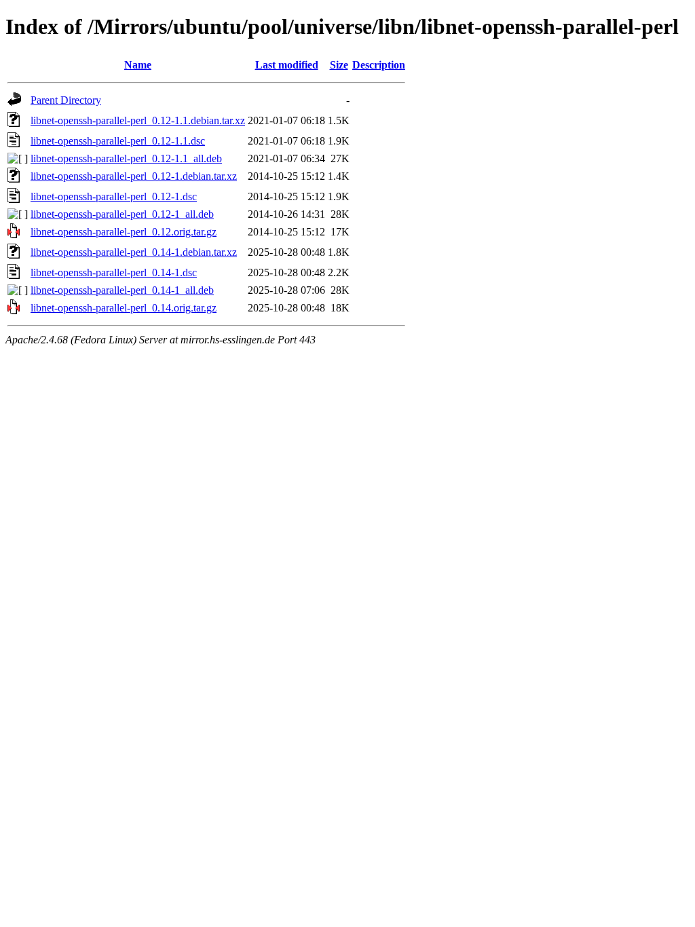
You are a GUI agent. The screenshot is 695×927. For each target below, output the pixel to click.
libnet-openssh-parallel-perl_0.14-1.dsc (114, 272)
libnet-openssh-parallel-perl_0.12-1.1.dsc (118, 141)
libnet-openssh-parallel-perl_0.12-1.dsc (114, 196)
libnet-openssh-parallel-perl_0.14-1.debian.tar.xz (134, 252)
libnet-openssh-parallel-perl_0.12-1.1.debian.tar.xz (138, 120)
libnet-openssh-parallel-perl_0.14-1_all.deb (122, 290)
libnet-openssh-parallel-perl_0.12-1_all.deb (122, 214)
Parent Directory (66, 100)
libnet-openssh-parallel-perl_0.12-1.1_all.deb (126, 158)
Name (137, 65)
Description (378, 65)
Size (339, 65)
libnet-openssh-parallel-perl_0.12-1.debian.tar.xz (134, 176)
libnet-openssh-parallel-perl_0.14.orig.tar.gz (124, 308)
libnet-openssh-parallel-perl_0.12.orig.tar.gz (124, 232)
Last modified (286, 65)
